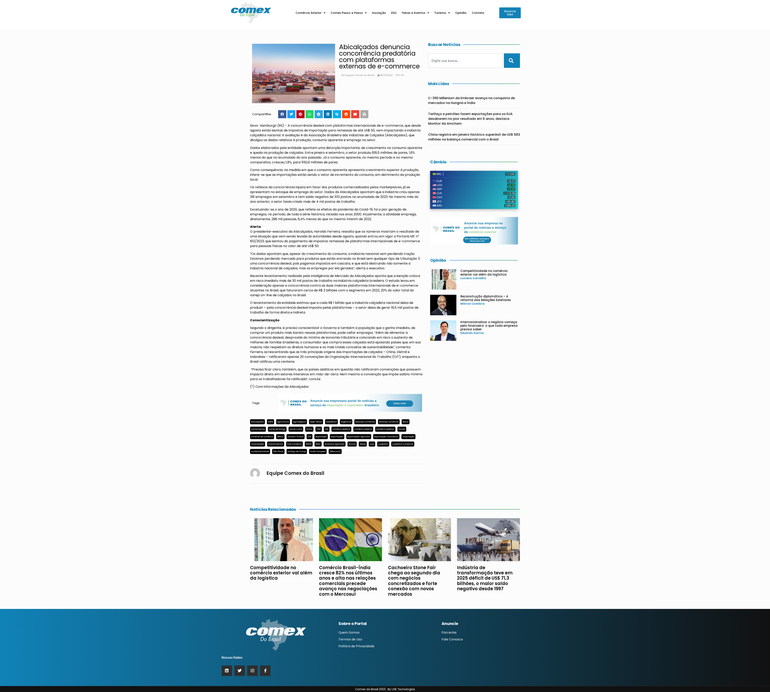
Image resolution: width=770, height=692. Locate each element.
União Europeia (318, 451)
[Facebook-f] (265, 671)
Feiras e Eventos (413, 13)
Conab (401, 429)
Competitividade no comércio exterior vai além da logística (484, 273)
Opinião (461, 13)
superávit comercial (402, 444)
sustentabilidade (260, 451)
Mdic (318, 444)
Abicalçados (257, 421)
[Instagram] (252, 671)
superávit (383, 444)
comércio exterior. (385, 429)
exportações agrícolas (358, 436)
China (309, 429)
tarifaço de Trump (297, 451)
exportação (321, 436)
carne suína (296, 429)
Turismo (440, 13)
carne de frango (277, 429)
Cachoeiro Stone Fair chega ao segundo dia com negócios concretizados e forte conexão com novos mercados (414, 581)
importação (408, 436)
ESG (394, 13)
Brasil (405, 421)
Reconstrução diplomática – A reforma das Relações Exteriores (485, 298)
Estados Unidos (296, 436)
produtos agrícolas (334, 444)
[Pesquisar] (512, 60)
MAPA (309, 444)
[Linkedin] (227, 671)
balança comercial (365, 421)
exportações (337, 436)
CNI (326, 429)
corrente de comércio (262, 436)
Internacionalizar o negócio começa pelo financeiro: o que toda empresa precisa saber (489, 325)
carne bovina (258, 429)
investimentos (275, 444)
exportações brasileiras (386, 436)
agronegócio (299, 421)
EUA (309, 436)
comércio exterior (341, 429)
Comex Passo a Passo (347, 13)
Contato (478, 13)
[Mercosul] (335, 451)
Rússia (352, 444)
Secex (363, 444)
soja (372, 444)
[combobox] (465, 60)
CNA (318, 429)
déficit (280, 436)
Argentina (346, 421)
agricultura (283, 421)
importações (257, 444)
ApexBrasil (331, 421)
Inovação (379, 13)
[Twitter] (239, 671)
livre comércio (294, 444)
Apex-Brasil (316, 421)
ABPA (270, 421)
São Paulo (278, 451)
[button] (282, 114)
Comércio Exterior (309, 13)
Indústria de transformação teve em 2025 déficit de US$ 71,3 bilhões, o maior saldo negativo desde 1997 (485, 578)
